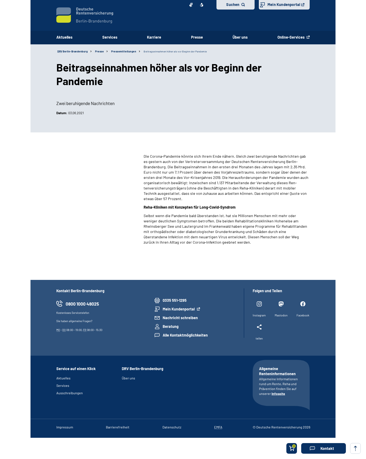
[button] (323, 448)
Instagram (259, 315)
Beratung (171, 326)
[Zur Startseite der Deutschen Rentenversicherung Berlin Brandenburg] (84, 15)
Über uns (240, 37)
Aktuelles (64, 37)
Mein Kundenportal (284, 4)
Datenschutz (171, 427)
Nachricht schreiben (180, 317)
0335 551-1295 (175, 300)
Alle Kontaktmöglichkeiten (185, 335)
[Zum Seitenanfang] (355, 448)
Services (109, 37)
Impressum (64, 427)
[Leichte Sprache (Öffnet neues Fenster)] (202, 4)
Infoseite (278, 394)
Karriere (154, 37)
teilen (259, 338)
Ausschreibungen (69, 393)
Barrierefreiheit (117, 427)
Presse (197, 37)
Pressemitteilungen (123, 51)
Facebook (303, 315)
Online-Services (291, 37)
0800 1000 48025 (82, 303)
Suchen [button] (232, 4)
